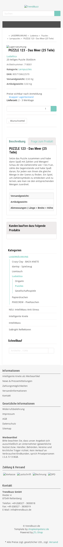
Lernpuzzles (25, 69)
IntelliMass (15, 322)
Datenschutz (9, 423)
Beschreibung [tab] (17, 141)
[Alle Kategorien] (5, 24)
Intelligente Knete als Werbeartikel (21, 376)
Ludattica (17, 276)
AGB (4, 418)
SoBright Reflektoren (20, 329)
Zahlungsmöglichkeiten (15, 385)
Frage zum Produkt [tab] (42, 141)
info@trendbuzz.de (20, 509)
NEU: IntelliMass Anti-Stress (24, 309)
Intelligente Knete (18, 316)
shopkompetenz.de (38, 529)
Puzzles (19, 285)
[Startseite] (7, 35)
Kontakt (6, 395)
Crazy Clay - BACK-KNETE (25, 261)
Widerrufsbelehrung (13, 409)
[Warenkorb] (50, 24)
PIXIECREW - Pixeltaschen (25, 302)
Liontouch (17, 271)
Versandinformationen (14, 390)
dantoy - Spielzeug (22, 266)
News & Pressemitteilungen (17, 381)
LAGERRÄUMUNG (18, 256)
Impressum (8, 413)
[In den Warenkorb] (54, 108)
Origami (19, 281)
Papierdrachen (20, 297)
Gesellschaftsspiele (25, 290)
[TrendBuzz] (31, 6)
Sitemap (6, 428)
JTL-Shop (38, 532)
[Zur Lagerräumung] (31, 47)
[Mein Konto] (57, 24)
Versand (53, 542)
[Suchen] (57, 13)
